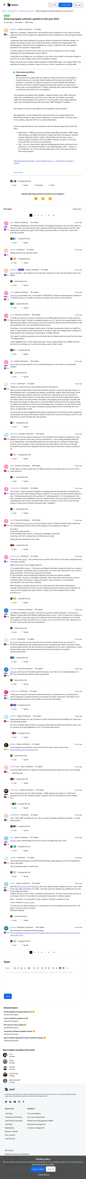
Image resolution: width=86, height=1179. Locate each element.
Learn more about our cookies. (43, 1164)
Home (4, 11)
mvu (10, 1054)
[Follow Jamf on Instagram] (19, 1102)
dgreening (14, 434)
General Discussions (26, 11)
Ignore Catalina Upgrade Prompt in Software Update (23, 1038)
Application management (36, 1124)
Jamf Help (8, 1113)
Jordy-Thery (13, 1073)
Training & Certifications (13, 1117)
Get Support (12, 11)
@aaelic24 (14, 841)
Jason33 (13, 609)
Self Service (9, 1150)
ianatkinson (14, 691)
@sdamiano (14, 295)
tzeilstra (13, 384)
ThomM (12, 1067)
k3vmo (12, 883)
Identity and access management (17, 1154)
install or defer (29, 902)
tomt (12, 222)
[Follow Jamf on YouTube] (15, 1101)
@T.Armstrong (23, 886)
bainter (12, 250)
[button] (4, 5)
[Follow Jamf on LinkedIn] (10, 1102)
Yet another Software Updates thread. (18, 1031)
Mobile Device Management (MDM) (40, 1121)
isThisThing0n (15, 767)
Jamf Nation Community (14, 1121)
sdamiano (13, 29)
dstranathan (14, 790)
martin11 (13, 716)
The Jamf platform (34, 1113)
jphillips (13, 744)
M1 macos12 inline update (14, 1025)
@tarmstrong (29, 523)
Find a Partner (10, 1135)
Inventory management (35, 1128)
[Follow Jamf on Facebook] (23, 1102)
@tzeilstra (13, 672)
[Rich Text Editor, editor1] (43, 981)
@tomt (12, 273)
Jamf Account (10, 1139)
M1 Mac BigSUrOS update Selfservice (18, 1012)
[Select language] (55, 5)
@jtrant (12, 364)
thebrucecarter (14, 1080)
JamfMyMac (14, 815)
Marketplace (9, 1128)
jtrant (12, 315)
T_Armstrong (14, 488)
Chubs (11, 1060)
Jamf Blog (8, 1124)
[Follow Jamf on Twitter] (6, 1102)
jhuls (11, 837)
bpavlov (13, 927)
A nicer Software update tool (15, 1018)
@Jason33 (14, 642)
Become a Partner (11, 1131)
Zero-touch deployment (36, 1117)
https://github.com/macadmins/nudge (24, 750)
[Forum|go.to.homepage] (13, 4)
